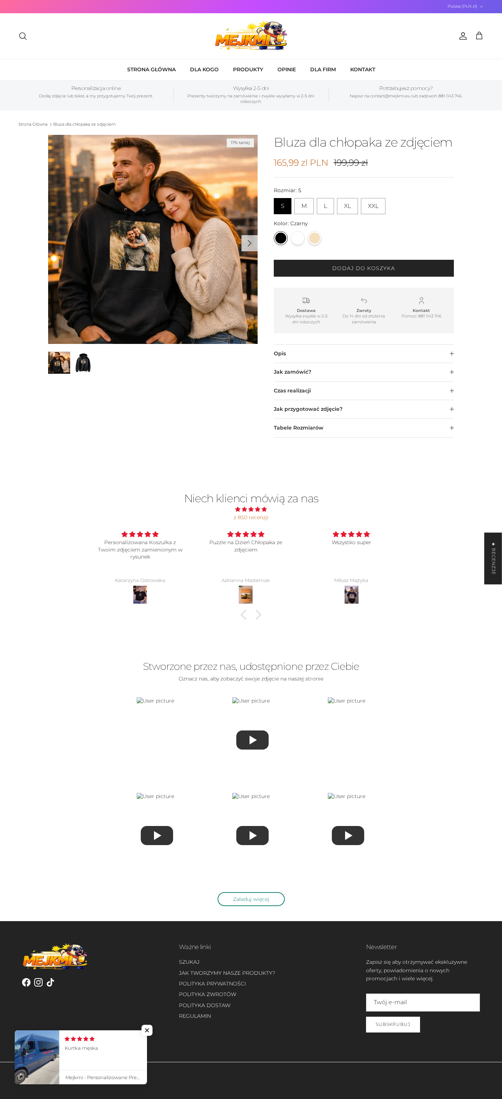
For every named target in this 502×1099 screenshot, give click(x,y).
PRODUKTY (248, 69)
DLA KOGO (204, 69)
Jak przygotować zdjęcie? (308, 409)
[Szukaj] (22, 36)
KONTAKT (362, 69)
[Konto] (461, 36)
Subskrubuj (393, 1024)
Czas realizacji (292, 390)
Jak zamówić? (292, 372)
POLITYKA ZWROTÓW (207, 994)
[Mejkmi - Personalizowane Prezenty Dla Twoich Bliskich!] (251, 36)
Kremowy (315, 238)
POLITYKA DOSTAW (204, 1005)
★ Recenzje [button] (493, 558)
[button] (245, 615)
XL (347, 203)
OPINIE (286, 69)
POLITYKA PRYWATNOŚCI (212, 983)
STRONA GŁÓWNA (151, 69)
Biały (298, 238)
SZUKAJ (189, 962)
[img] (251, 509)
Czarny (281, 238)
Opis (280, 353)
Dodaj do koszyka (363, 268)
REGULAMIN (195, 1016)
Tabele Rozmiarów (298, 427)
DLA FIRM (323, 69)
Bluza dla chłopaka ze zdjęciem (84, 124)
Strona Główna (32, 124)
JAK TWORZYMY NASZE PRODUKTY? (227, 973)
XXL (373, 203)
